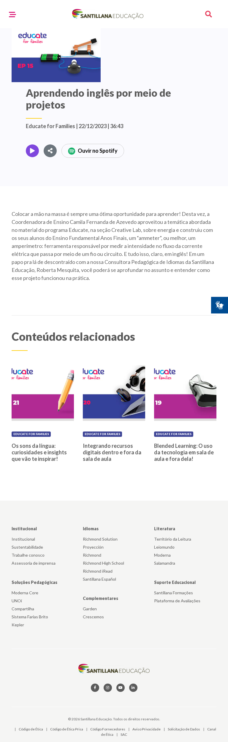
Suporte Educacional (175, 582)
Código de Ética (31, 729)
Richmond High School (103, 563)
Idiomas (91, 528)
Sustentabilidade (27, 547)
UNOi (17, 600)
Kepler (18, 624)
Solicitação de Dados (184, 729)
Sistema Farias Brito (30, 616)
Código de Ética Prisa (67, 729)
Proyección (93, 547)
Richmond (92, 555)
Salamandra (164, 563)
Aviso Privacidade (146, 729)
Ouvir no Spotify (98, 150)
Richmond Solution (100, 539)
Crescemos (93, 616)
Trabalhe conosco (28, 555)
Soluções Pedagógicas (34, 582)
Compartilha (23, 608)
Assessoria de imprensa (34, 563)
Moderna (162, 555)
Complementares (100, 598)
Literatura (164, 528)
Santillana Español (99, 579)
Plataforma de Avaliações (177, 600)
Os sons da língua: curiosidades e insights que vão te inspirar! (39, 452)
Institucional (24, 528)
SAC (124, 734)
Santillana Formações (173, 592)
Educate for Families (31, 434)
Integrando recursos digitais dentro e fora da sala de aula (112, 452)
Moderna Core (25, 592)
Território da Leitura (172, 539)
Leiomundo (164, 547)
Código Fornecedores (108, 729)
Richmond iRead (98, 571)
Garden (90, 608)
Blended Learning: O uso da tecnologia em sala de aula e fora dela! (184, 452)
